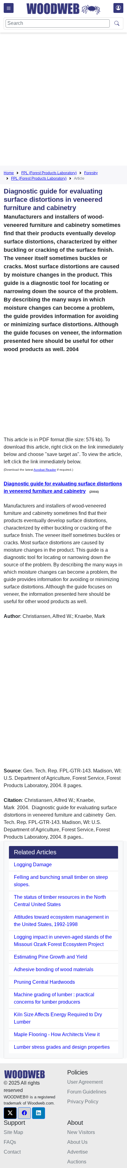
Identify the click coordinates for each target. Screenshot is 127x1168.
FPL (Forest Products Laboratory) (49, 173)
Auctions (76, 1161)
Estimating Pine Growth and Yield (50, 956)
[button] (10, 1113)
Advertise (77, 1152)
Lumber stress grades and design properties (62, 1047)
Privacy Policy (82, 1101)
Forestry (91, 173)
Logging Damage (33, 864)
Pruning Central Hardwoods (44, 982)
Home (9, 173)
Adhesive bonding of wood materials (53, 969)
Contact (12, 1152)
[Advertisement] (63, 100)
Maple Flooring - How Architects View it (57, 1034)
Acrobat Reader (45, 469)
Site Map (13, 1132)
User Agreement (85, 1082)
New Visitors (81, 1132)
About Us (77, 1142)
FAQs (10, 1142)
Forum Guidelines (86, 1091)
